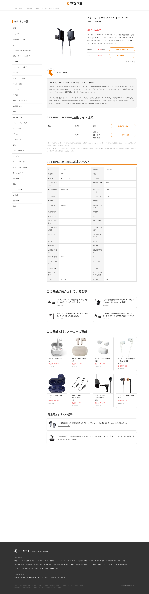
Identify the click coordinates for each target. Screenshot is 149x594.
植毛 (57, 568)
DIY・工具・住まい (20, 564)
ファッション (79, 564)
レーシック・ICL (19, 568)
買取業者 (52, 568)
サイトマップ (18, 577)
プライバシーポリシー (44, 577)
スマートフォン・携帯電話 (47, 560)
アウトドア (117, 560)
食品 (37, 564)
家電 (16, 560)
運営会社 (25, 577)
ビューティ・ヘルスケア (62, 560)
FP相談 (46, 568)
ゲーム (72, 564)
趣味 (85, 564)
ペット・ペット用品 (54, 564)
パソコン (91, 560)
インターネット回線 (121, 564)
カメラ (37, 560)
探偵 (32, 568)
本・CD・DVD (44, 564)
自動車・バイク (30, 564)
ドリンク (20, 560)
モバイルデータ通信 (81, 560)
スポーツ (72, 560)
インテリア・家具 (99, 560)
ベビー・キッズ (65, 564)
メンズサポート (39, 568)
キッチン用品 (109, 560)
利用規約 (53, 577)
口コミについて (61, 577)
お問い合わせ (32, 577)
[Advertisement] (92, 507)
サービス (100, 564)
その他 (123, 560)
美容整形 (27, 568)
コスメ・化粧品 (92, 564)
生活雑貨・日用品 (29, 560)
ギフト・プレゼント (109, 564)
